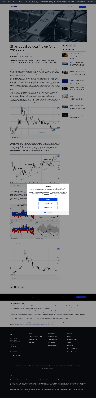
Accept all (48, 199)
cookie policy (46, 195)
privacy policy (55, 195)
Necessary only (48, 203)
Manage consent (48, 207)
